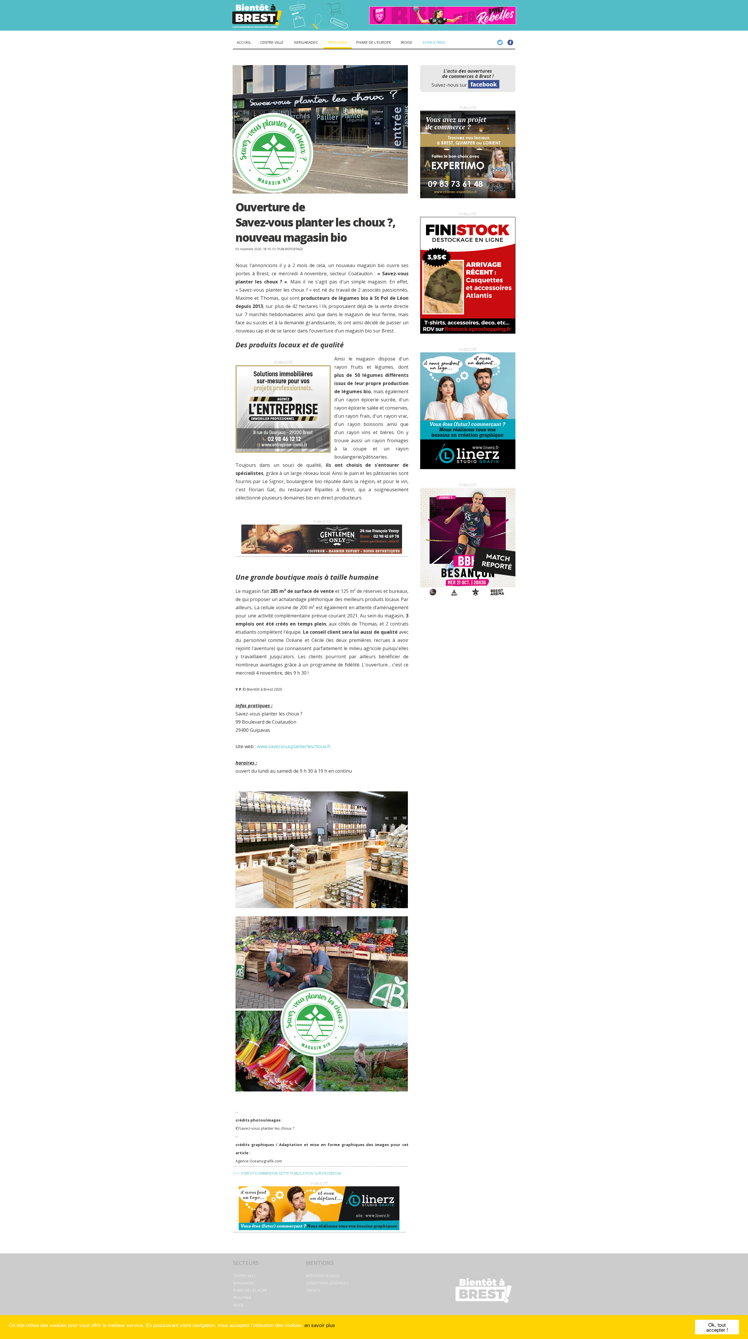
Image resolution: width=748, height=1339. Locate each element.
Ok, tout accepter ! (717, 1327)
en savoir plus (319, 1324)
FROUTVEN (242, 1297)
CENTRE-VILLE (244, 1275)
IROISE (238, 1305)
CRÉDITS (313, 1290)
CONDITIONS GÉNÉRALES (327, 1283)
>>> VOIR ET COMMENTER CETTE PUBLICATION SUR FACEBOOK (287, 1173)
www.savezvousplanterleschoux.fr (294, 746)
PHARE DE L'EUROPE (250, 1290)
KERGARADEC (244, 1283)
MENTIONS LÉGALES (322, 1275)
